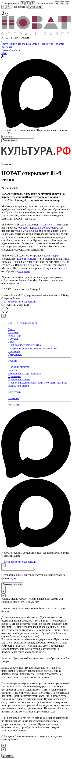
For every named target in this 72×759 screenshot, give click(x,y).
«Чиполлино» (9, 237)
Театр (5, 43)
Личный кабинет (11, 50)
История (13, 332)
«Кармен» (24, 271)
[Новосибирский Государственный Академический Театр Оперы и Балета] (36, 34)
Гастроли (13, 338)
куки (14, 578)
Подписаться (10, 140)
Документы (15, 354)
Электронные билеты (43, 382)
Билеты (12, 370)
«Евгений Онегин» (27, 258)
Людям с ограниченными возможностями (33, 348)
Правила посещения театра (24, 344)
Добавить (8, 755)
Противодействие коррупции (19, 301)
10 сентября (46, 224)
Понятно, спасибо (12, 584)
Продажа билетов (29, 43)
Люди (11, 341)
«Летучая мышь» (52, 268)
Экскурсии (46, 43)
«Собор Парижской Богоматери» (37, 227)
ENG (4, 53)
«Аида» (65, 261)
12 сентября (51, 255)
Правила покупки (19, 379)
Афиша (13, 43)
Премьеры (14, 376)
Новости (58, 43)
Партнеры (14, 351)
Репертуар (14, 335)
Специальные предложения (24, 373)
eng (10, 322)
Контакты (7, 46)
